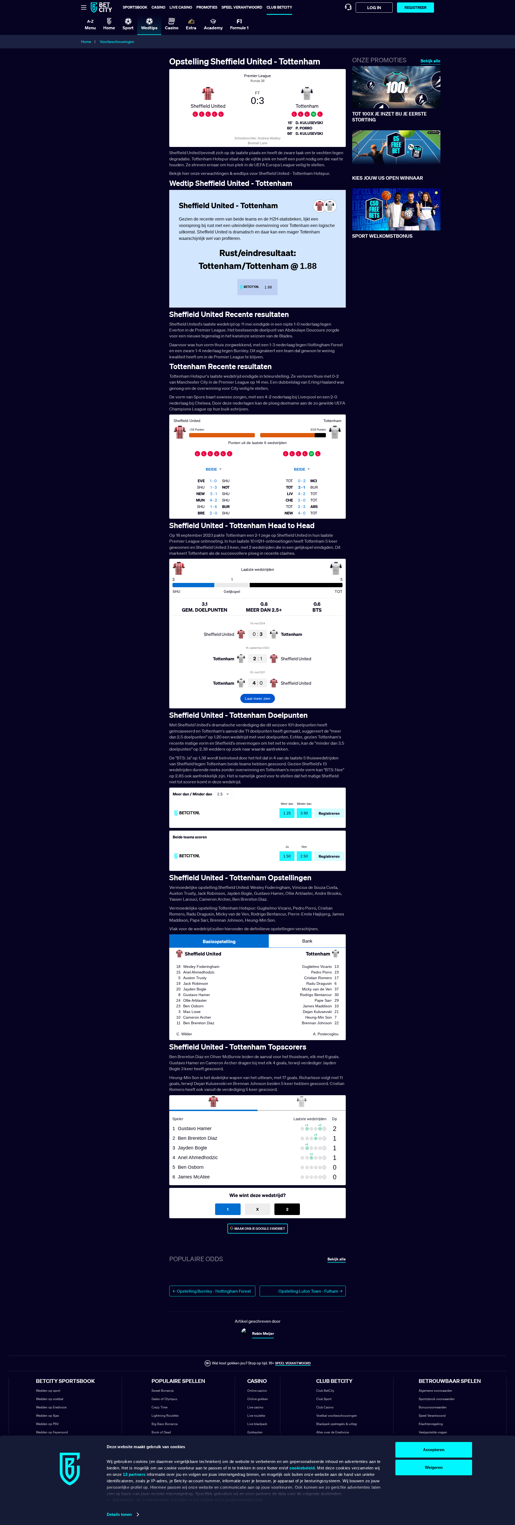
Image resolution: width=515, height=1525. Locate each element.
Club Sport (324, 1399)
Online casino (257, 1390)
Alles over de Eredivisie (332, 1432)
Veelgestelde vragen (433, 1432)
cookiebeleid (302, 1468)
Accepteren (433, 1449)
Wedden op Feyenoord (52, 1432)
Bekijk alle (430, 60)
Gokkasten (255, 1432)
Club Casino (325, 1407)
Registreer (415, 7)
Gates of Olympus (164, 1399)
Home (86, 41)
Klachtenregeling (431, 1424)
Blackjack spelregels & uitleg (336, 1424)
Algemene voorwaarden (435, 1390)
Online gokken (257, 1399)
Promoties (206, 7)
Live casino (181, 7)
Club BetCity (279, 7)
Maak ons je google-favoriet (259, 1228)
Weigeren (434, 1467)
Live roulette (256, 1415)
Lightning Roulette (165, 1415)
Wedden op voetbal (49, 1399)
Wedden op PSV (47, 1424)
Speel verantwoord (242, 7)
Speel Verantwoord (432, 1415)
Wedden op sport (48, 1390)
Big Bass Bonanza (165, 1424)
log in (374, 7)
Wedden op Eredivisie (51, 1407)
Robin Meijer (263, 1333)
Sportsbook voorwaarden (437, 1399)
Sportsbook (135, 7)
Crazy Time (159, 1407)
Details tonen (119, 1514)
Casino (158, 7)
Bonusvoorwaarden (433, 1407)
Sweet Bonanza (163, 1390)
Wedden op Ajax (47, 1415)
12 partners (134, 1474)
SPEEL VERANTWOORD (293, 1363)
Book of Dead (161, 1432)
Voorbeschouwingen (117, 41)
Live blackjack (257, 1424)
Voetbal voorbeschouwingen (336, 1415)
